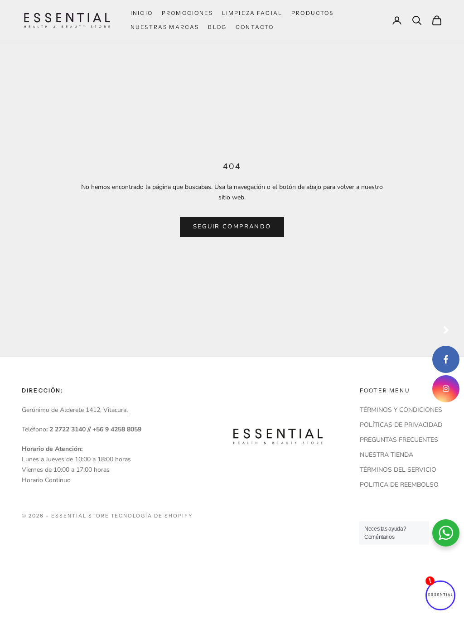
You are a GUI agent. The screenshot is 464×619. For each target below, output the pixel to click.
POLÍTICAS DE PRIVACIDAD (401, 425)
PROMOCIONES (187, 13)
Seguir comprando (232, 226)
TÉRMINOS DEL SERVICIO (398, 469)
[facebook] (445, 359)
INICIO (141, 13)
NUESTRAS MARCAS (164, 27)
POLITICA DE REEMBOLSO (399, 484)
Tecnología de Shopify (152, 516)
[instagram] (445, 388)
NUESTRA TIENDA (386, 454)
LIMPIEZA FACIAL (252, 13)
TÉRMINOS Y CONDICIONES (401, 410)
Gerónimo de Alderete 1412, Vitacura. (76, 410)
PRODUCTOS (312, 13)
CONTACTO (255, 27)
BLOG (217, 27)
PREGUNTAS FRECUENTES (399, 439)
